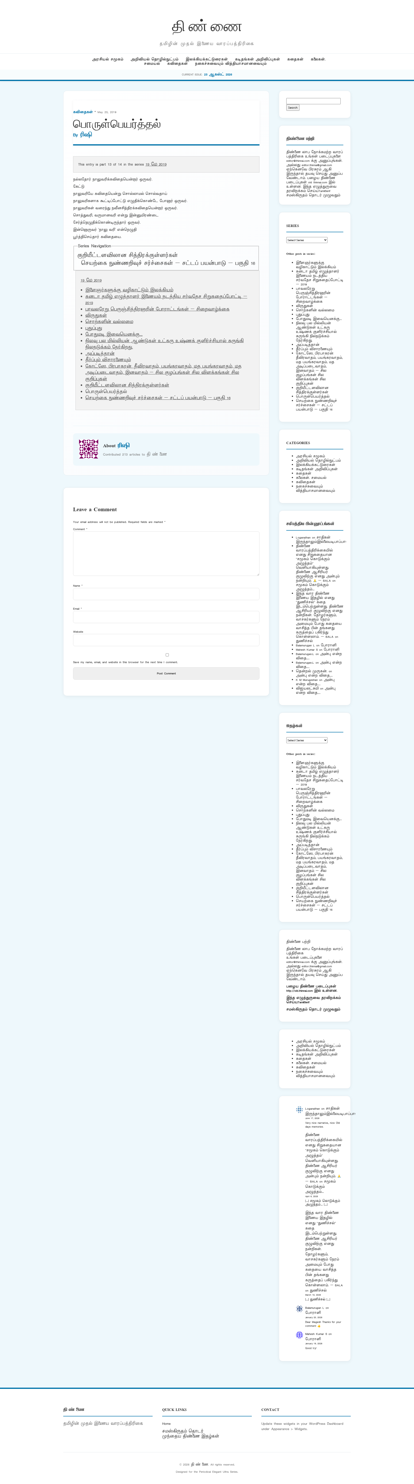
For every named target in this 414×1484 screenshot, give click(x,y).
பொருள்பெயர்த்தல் (312, 396)
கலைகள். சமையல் (311, 477)
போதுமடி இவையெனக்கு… (114, 334)
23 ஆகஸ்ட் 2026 (218, 74)
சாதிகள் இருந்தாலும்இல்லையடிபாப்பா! (321, 539)
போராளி (328, 645)
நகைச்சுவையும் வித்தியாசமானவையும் (231, 63)
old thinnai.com (317, 182)
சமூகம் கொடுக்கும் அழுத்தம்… (312, 587)
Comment (80, 529)
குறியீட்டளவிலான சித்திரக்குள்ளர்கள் (127, 255)
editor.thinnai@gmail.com (317, 165)
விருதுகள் (96, 316)
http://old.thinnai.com (299, 990)
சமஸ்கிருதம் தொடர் (182, 1431)
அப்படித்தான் (100, 354)
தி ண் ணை (207, 25)
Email (77, 608)
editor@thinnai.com (298, 160)
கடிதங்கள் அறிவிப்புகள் (257, 59)
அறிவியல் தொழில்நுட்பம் (154, 59)
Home (166, 1423)
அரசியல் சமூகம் (107, 59)
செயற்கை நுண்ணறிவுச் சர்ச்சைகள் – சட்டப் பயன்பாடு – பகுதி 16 (168, 263)
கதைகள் (295, 59)
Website (78, 631)
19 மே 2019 (156, 164)
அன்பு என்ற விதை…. (314, 675)
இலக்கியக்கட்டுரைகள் (207, 59)
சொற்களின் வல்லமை (109, 322)
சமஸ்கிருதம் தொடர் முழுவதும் (313, 1009)
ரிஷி (86, 135)
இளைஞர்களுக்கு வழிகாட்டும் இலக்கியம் (129, 290)
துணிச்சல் (304, 640)
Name (78, 585)
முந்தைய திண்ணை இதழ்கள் (190, 1436)
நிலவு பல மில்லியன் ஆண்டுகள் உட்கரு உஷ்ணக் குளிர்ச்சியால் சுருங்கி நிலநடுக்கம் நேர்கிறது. (316, 332)
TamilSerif (304, 1002)
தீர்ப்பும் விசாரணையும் (108, 360)
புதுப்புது (93, 328)
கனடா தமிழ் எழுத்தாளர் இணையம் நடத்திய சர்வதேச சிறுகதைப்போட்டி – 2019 (319, 278)
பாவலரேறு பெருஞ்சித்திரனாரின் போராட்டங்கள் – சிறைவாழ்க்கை (157, 309)
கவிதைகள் (177, 63)
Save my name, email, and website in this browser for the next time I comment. (125, 662)
